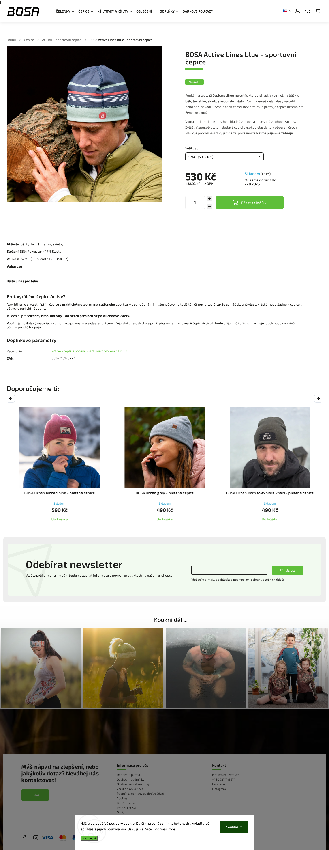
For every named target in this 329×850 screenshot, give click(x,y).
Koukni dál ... (171, 619)
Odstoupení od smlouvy (133, 784)
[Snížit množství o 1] (209, 206)
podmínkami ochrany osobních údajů (258, 579)
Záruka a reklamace (130, 789)
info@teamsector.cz (225, 775)
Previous (11, 398)
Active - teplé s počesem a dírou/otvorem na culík (89, 351)
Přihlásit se (288, 570)
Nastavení (89, 838)
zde (172, 829)
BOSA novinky (126, 803)
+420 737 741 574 (223, 779)
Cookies (122, 798)
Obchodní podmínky (130, 779)
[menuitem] (67, 11)
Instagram (219, 789)
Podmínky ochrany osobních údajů (140, 793)
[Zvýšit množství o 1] (209, 198)
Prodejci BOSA (126, 807)
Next (319, 398)
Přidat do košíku (253, 203)
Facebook (218, 784)
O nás (120, 812)
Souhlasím (234, 827)
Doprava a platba (128, 775)
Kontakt (35, 795)
